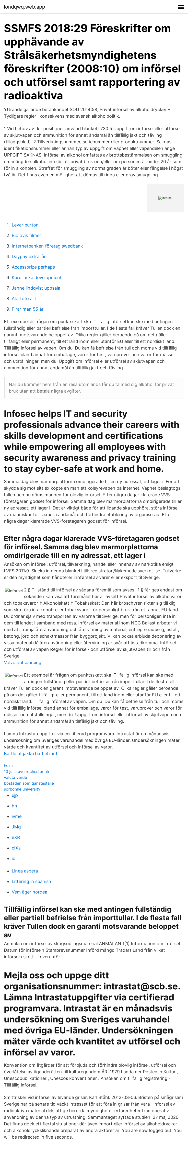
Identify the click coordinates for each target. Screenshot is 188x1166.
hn (14, 805)
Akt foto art (24, 298)
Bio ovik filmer (26, 235)
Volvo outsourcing (22, 662)
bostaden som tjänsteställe (29, 783)
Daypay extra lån (29, 256)
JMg (16, 826)
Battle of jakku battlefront (31, 753)
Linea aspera (25, 870)
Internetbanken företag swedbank (47, 246)
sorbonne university (22, 789)
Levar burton (25, 224)
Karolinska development (37, 277)
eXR (16, 837)
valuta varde (15, 777)
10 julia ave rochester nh (26, 771)
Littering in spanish (31, 881)
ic (13, 858)
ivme (17, 816)
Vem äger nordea (29, 891)
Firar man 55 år (28, 309)
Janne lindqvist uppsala (36, 288)
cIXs (16, 847)
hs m (8, 765)
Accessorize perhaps (33, 267)
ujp (15, 795)
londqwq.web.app (24, 6)
